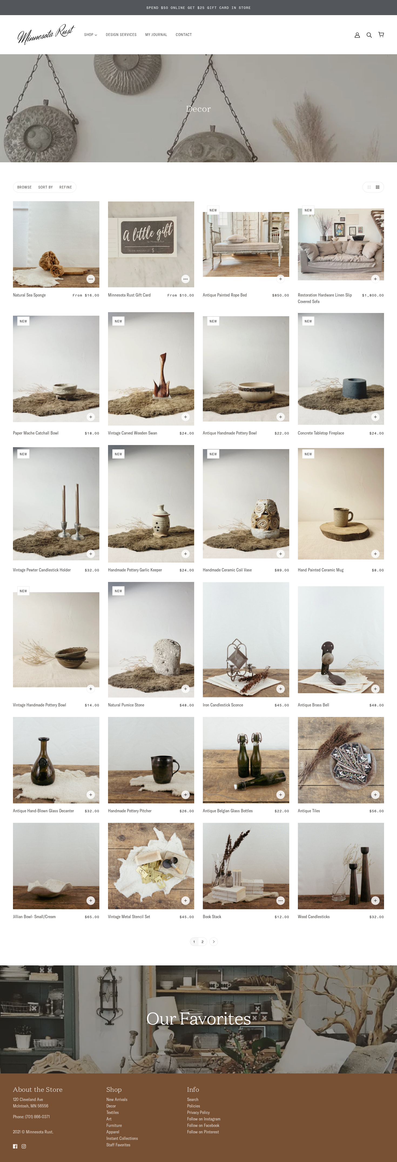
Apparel (112, 1131)
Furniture (114, 1125)
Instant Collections (122, 1138)
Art (109, 1118)
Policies (193, 1106)
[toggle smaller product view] (378, 187)
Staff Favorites (118, 1144)
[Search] (369, 34)
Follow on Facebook (203, 1125)
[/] (46, 34)
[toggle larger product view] (367, 187)
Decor (111, 1106)
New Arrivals (116, 1099)
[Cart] (381, 35)
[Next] (214, 942)
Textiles (112, 1112)
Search (192, 1099)
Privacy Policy (198, 1112)
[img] (15, 1145)
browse (24, 187)
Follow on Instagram (203, 1118)
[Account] (357, 34)
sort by (45, 187)
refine (65, 187)
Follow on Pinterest (203, 1131)
